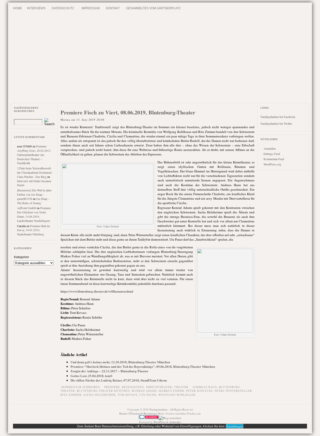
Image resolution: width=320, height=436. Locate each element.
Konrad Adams (144, 391)
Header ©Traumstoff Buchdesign (138, 413)
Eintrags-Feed (272, 154)
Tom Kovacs (127, 395)
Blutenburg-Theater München (103, 391)
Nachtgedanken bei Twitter (276, 123)
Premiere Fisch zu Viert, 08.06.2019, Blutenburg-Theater (127, 112)
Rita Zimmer (71, 395)
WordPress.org (272, 164)
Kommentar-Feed (274, 159)
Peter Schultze (199, 391)
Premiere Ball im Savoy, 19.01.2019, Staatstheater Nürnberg (33, 230)
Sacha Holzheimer (100, 395)
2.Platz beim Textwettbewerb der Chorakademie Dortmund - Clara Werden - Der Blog (35, 172)
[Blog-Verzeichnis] (149, 418)
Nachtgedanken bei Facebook (277, 117)
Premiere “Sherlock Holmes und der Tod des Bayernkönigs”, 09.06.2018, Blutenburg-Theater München (142, 366)
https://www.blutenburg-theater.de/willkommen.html (96, 291)
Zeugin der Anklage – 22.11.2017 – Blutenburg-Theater (109, 371)
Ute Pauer (147, 395)
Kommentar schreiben (81, 387)
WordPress (160, 422)
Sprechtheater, (160, 387)
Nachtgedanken (159, 409)
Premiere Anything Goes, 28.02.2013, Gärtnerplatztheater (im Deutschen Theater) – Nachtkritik (34, 154)
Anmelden (270, 148)
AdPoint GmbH (26, 208)
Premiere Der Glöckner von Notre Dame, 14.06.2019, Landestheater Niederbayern (34, 214)
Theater (181, 387)
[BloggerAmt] (170, 418)
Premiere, (113, 387)
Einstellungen (234, 426)
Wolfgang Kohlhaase (177, 395)
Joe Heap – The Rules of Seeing (33, 201)
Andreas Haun (204, 387)
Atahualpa (175, 422)
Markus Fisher (171, 391)
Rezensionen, (134, 387)
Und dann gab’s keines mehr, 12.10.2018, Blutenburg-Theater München (120, 362)
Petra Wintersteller (233, 391)
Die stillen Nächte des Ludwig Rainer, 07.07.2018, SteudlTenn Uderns (118, 380)
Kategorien (21, 257)
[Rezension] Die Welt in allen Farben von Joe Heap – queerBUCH (34, 194)
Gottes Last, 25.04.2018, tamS (91, 375)
